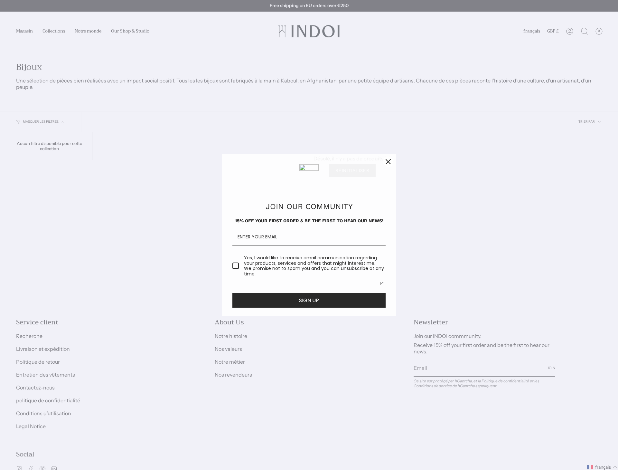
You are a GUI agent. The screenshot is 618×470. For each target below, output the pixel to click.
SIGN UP (309, 300)
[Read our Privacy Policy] (382, 283)
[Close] (388, 161)
